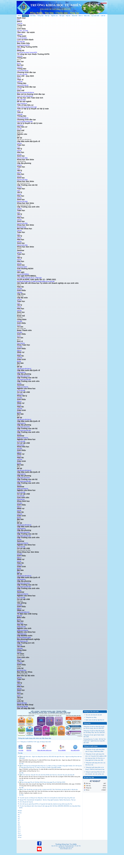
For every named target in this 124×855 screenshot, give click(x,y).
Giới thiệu (33, 15)
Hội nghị (61, 15)
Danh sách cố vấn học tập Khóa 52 (95, 720)
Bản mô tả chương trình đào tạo (25, 92)
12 (19, 831)
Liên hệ (103, 15)
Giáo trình (19, 357)
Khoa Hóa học (20, 445)
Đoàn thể (74, 15)
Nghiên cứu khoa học (22, 594)
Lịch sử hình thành (22, 38)
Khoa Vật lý (20, 394)
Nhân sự (19, 350)
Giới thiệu (19, 554)
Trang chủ (25, 15)
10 (19, 827)
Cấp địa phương (21, 372)
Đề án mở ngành (21, 99)
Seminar (19, 383)
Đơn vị (81, 15)
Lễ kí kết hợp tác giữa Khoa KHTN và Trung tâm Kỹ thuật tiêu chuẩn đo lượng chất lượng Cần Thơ (46, 804)
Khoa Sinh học (21, 499)
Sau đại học (20, 623)
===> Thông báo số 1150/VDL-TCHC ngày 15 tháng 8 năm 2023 (34, 741)
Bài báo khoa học (21, 226)
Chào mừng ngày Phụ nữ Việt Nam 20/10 (54, 782)
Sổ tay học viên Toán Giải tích (25, 96)
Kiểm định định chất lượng (44, 750)
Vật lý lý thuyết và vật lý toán (24, 121)
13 (19, 833)
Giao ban (29, 750)
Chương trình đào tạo (22, 70)
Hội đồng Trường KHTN (23, 45)
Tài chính (19, 644)
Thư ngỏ (19, 659)
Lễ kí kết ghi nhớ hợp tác (26, 802)
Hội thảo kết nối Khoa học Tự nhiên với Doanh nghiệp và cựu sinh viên (35, 281)
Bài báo (19, 568)
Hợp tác (68, 15)
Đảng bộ (19, 48)
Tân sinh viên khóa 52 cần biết (94, 715)
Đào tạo (47, 15)
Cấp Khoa (19, 292)
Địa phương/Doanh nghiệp (24, 637)
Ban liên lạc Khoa (21, 670)
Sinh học (19, 154)
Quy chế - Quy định (22, 74)
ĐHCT (19, 15)
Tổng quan (20, 34)
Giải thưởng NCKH (22, 266)
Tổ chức (19, 652)
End (20, 837)
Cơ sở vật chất (21, 597)
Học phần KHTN (75, 750)
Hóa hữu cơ (20, 125)
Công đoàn (20, 648)
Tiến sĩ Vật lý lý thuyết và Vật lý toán (27, 107)
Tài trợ (19, 695)
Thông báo (40, 15)
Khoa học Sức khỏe (22, 157)
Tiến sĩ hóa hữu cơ (22, 103)
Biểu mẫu (87, 15)
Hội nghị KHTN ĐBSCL (23, 274)
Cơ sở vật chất (21, 390)
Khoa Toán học (21, 343)
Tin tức (19, 325)
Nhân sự (19, 557)
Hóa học (19, 150)
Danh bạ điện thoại (22, 703)
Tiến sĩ (19, 110)
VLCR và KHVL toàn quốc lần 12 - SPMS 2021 (29, 277)
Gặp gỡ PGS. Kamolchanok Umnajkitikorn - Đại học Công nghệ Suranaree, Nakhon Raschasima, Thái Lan (48, 800)
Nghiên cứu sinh (21, 626)
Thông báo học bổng (91, 717)
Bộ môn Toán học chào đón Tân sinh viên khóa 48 (61, 775)
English (104, 3)
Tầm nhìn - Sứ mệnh (22, 30)
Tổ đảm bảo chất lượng (23, 612)
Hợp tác (19, 561)
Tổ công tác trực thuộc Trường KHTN (27, 52)
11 (19, 829)
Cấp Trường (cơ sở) (22, 641)
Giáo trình (19, 564)
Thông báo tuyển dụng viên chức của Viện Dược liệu (34, 738)
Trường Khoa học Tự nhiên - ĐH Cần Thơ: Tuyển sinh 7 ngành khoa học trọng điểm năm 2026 (95, 740)
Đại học (19, 63)
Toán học (19, 143)
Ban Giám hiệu (21, 41)
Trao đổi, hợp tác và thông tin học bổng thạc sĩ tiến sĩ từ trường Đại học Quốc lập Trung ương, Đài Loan (47, 797)
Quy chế (19, 88)
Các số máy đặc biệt (22, 706)
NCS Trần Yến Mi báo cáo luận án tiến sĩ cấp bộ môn (63, 789)
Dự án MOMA (62, 750)
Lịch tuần (20, 750)
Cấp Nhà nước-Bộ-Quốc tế (24, 368)
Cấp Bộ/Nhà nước (22, 634)
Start (20, 810)
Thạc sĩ (19, 77)
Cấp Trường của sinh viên (24, 379)
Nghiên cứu (54, 15)
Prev (20, 812)
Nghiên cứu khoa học (22, 386)
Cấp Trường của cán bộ (23, 375)
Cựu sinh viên (95, 15)
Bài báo (19, 361)
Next (20, 835)
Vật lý (18, 147)
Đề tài (18, 572)
